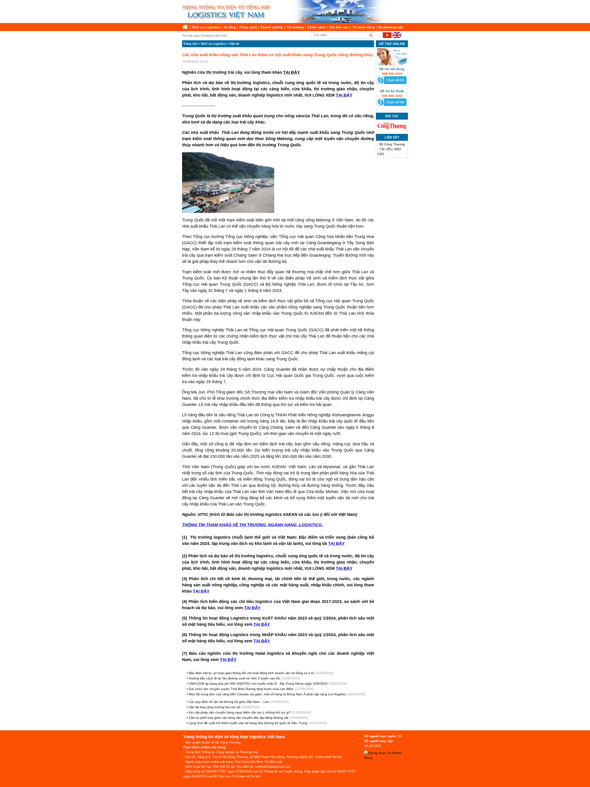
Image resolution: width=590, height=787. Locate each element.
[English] (396, 37)
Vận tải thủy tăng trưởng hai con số (214, 707)
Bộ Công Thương (392, 144)
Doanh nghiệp (272, 27)
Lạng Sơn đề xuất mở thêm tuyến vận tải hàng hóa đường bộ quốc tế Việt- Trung (248, 723)
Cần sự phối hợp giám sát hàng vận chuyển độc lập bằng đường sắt (238, 717)
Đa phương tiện (390, 27)
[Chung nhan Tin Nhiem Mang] (387, 758)
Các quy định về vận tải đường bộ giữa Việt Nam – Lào (229, 702)
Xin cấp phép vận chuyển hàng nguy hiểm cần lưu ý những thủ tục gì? (240, 712)
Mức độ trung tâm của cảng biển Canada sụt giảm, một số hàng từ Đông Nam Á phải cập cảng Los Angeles (268, 694)
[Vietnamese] (387, 37)
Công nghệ (248, 27)
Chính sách (316, 27)
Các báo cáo (339, 27)
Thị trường (295, 27)
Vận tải (234, 43)
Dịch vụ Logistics (206, 27)
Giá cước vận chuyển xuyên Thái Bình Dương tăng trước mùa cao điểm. (241, 689)
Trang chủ (190, 43)
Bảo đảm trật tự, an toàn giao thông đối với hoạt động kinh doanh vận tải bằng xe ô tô (251, 673)
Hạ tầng (230, 27)
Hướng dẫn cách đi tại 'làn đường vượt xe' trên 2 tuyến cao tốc (234, 678)
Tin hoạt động (363, 27)
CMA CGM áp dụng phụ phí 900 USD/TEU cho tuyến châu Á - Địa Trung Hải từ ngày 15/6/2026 (258, 683)
